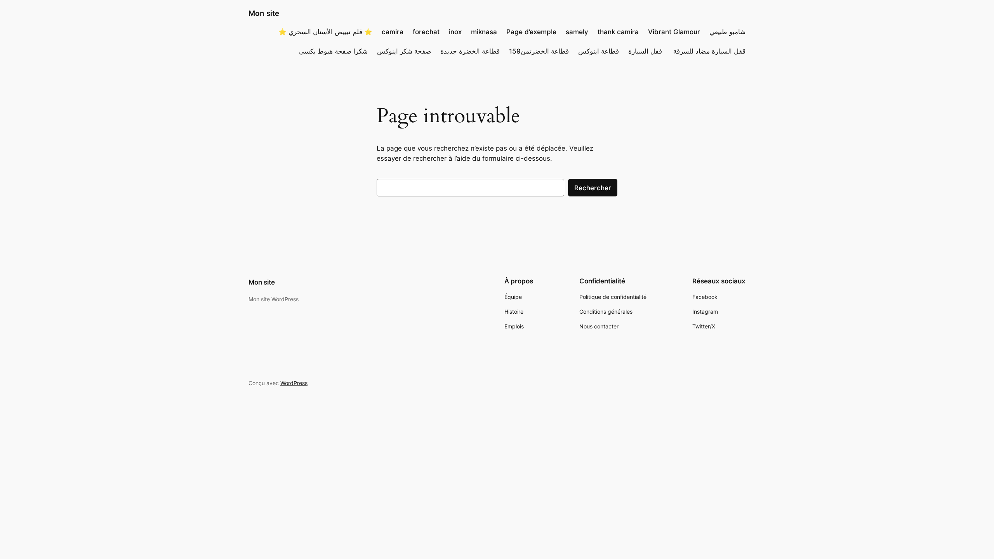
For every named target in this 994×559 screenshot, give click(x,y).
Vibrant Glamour (674, 32)
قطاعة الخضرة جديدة (470, 51)
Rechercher (592, 188)
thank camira (618, 32)
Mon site (263, 13)
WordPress (294, 383)
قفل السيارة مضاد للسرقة (709, 51)
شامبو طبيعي (727, 32)
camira (392, 32)
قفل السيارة (646, 51)
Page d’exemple (531, 32)
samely (577, 32)
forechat (426, 32)
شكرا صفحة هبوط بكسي (333, 51)
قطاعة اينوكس (598, 51)
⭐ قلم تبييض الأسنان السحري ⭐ (325, 32)
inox (455, 32)
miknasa (484, 32)
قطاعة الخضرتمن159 (539, 51)
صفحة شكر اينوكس (404, 51)
